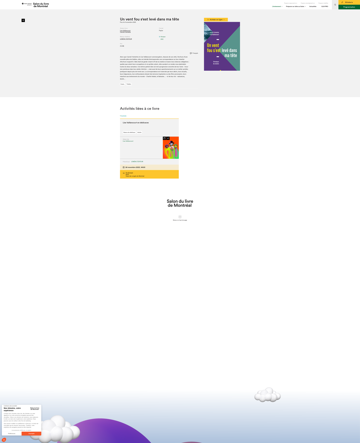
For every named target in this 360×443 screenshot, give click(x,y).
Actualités (312, 6)
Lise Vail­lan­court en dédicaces (136, 122)
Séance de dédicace (129, 132)
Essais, (122, 84)
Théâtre (128, 84)
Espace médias (323, 3)
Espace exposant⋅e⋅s (290, 3)
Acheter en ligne (216, 19)
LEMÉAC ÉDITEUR (126, 39)
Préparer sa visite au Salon (295, 6)
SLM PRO (324, 6)
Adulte (139, 132)
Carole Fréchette (125, 32)
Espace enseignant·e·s (308, 3)
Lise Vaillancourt (125, 30)
